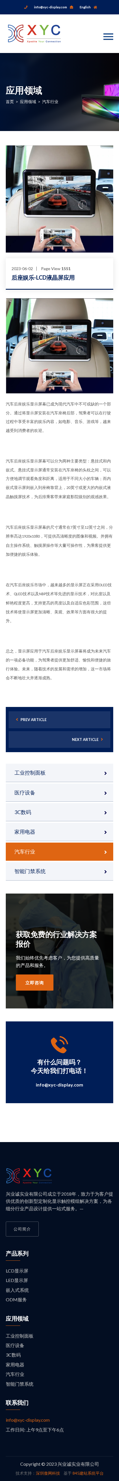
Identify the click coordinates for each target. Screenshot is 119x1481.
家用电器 (24, 831)
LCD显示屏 (17, 1270)
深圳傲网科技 (48, 1473)
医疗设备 (24, 792)
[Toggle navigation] (108, 37)
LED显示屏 (17, 1280)
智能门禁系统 (30, 871)
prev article (33, 719)
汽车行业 (50, 101)
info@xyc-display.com (59, 1084)
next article (85, 739)
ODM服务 (16, 1299)
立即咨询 (34, 982)
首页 (10, 101)
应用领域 (28, 101)
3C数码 (22, 812)
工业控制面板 (30, 772)
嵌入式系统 (17, 1290)
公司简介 (22, 1228)
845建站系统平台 (88, 1473)
